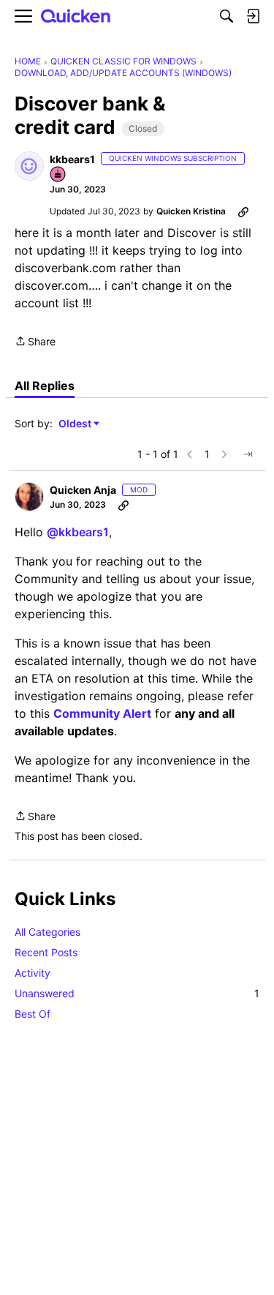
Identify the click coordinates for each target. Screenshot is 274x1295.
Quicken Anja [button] (83, 490)
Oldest (76, 424)
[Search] (226, 16)
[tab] (44, 385)
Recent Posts (46, 952)
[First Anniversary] (58, 175)
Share (35, 342)
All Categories (47, 932)
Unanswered (137, 993)
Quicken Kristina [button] (191, 211)
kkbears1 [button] (72, 159)
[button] (29, 166)
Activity (32, 972)
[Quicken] (76, 16)
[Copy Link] (243, 211)
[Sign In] (253, 16)
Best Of (32, 1013)
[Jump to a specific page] (247, 454)
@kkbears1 (78, 532)
